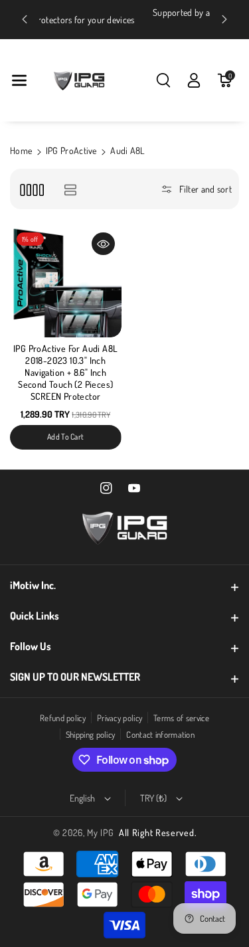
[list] (70, 189)
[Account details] (193, 80)
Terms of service (181, 718)
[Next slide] (224, 19)
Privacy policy (119, 718)
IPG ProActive (71, 150)
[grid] (31, 189)
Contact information (160, 734)
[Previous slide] (24, 19)
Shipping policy (91, 734)
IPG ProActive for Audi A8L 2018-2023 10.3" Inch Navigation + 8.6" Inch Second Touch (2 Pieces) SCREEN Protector (65, 372)
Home (21, 150)
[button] (19, 80)
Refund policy (63, 718)
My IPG (100, 832)
